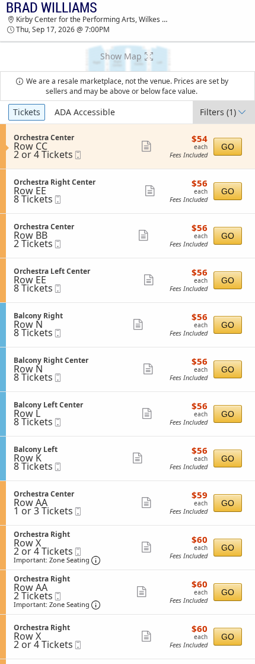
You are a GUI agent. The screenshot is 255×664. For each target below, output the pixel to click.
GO (227, 146)
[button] (127, 56)
